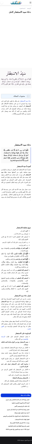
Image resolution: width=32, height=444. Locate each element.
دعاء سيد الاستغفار (25, 101)
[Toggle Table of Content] (27, 96)
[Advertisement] (16, 41)
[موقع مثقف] (16, 2)
